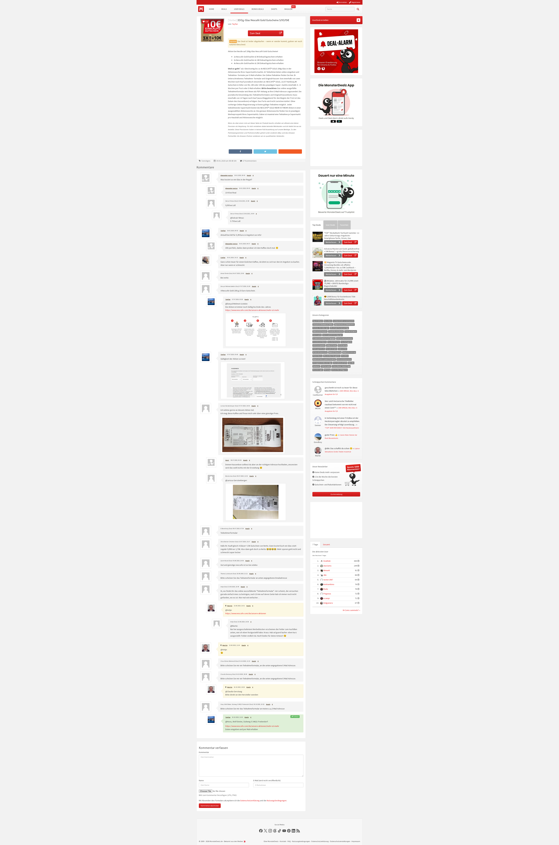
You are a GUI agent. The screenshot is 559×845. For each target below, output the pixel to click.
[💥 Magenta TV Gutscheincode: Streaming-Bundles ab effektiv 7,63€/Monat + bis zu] (317, 266)
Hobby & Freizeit (332, 345)
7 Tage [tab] (315, 544)
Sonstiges (205, 160)
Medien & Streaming (335, 352)
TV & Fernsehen (326, 366)
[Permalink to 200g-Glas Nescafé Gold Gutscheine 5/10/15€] (212, 30)
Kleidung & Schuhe (318, 349)
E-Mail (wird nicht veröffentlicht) (267, 780)
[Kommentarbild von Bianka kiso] (255, 502)
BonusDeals (328, 321)
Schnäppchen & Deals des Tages (322, 363)
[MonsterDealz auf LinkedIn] (293, 830)
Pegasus (327, 593)
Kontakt (283, 841)
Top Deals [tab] (316, 225)
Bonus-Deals (258, 9)
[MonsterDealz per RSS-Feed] (298, 830)
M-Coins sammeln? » (351, 610)
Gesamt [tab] (326, 544)
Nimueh (326, 570)
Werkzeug (327, 370)
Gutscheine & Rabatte (319, 342)
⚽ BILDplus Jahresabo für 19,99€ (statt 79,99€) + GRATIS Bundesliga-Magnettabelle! (341, 283)
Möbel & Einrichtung (349, 352)
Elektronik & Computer (320, 331)
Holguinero (328, 603)
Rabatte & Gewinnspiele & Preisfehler (324, 359)
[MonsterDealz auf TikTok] (279, 830)
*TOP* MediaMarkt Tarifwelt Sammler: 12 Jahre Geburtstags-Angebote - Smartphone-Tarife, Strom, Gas (341, 235)
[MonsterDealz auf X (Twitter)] (265, 830)
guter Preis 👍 (331, 435)
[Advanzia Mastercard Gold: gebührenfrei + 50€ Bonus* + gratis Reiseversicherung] (317, 252)
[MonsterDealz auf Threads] (275, 830)
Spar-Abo (351, 363)
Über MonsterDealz (271, 841)
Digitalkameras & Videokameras (344, 324)
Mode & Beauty (317, 356)
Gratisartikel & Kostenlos (344, 338)
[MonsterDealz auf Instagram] (270, 830)
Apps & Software (318, 321)
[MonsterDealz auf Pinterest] (288, 830)
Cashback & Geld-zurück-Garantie (343, 321)
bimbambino (328, 584)
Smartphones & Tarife (340, 363)
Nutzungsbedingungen (276, 800)
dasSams (327, 565)
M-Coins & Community (320, 352)
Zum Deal (255, 33)
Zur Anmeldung (336, 494)
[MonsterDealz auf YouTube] (284, 830)
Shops (274, 9)
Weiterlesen (331, 242)
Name (201, 780)
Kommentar (204, 752)
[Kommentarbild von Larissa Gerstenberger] (252, 435)
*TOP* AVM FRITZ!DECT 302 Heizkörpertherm (342, 428)
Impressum (356, 841)
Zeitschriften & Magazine (339, 370)
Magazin (288, 9)
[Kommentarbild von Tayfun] (255, 330)
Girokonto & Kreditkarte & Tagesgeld (324, 338)
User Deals (239, 9)
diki (325, 575)
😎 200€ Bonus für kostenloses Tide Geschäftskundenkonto (339, 298)
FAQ (289, 841)
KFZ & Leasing (342, 345)
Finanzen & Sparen (350, 331)
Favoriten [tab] (344, 225)
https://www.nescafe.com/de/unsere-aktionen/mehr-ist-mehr (252, 310)
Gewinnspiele (317, 335)
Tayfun (235, 24)
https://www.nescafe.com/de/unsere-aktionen (245, 613)
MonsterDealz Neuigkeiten (332, 356)
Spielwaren (316, 366)
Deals (224, 9)
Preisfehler (345, 356)
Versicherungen (318, 370)
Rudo (325, 589)
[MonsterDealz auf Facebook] (261, 830)
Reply (249, 175)
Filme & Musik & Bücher (336, 331)
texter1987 (328, 579)
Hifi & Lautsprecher (319, 345)
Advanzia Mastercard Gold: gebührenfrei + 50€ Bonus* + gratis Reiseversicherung (341, 250)
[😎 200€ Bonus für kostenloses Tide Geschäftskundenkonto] (317, 300)
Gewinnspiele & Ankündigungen (332, 335)
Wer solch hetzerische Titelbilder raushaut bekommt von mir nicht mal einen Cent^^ (340, 404)
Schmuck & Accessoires (344, 359)
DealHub (327, 561)
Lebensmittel (342, 349)
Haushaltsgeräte (346, 342)
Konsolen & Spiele (331, 349)
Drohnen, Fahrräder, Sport (321, 328)
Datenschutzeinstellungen (340, 841)
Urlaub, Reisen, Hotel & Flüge (341, 366)
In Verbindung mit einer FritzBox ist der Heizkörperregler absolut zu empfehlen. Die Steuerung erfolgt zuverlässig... (342, 421)
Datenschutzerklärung (250, 800)
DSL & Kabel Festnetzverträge (339, 328)
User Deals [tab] (330, 225)
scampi (326, 598)
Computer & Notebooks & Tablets (323, 324)
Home (211, 9)
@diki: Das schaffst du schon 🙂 (338, 448)
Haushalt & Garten (333, 342)
